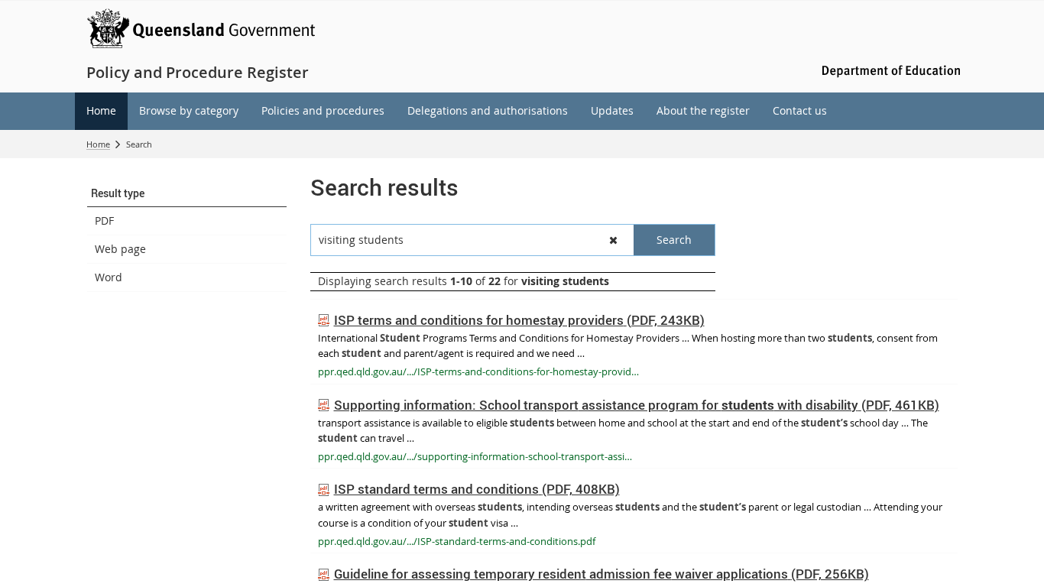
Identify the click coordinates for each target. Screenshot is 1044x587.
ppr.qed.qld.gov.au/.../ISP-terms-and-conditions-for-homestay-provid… (478, 371)
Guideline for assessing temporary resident (601, 573)
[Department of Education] (889, 70)
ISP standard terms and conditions (477, 489)
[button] (187, 193)
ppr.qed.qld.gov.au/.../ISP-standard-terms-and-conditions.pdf (456, 541)
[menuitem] (101, 111)
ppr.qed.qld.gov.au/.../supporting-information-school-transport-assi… (475, 456)
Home (98, 144)
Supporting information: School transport (636, 404)
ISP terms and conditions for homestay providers (519, 320)
